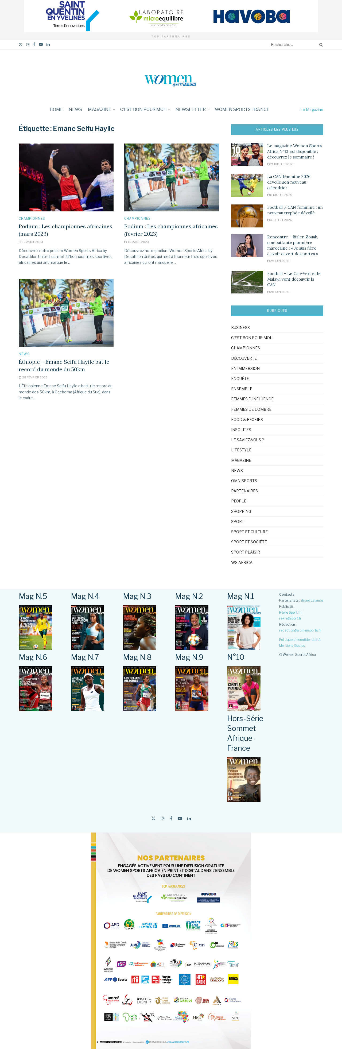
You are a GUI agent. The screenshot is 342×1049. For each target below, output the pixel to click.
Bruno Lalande (312, 600)
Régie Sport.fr (290, 612)
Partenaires (244, 491)
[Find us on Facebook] (34, 44)
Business (240, 327)
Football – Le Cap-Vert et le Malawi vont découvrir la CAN (294, 279)
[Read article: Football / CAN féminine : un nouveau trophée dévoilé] (247, 215)
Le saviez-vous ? (247, 440)
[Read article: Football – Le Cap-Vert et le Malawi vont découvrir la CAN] (247, 282)
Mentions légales (292, 646)
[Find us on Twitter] (20, 44)
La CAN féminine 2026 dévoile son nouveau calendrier (288, 182)
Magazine (99, 109)
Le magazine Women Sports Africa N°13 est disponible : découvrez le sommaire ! (294, 151)
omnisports (244, 480)
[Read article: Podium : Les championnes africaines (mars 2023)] (66, 177)
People (238, 501)
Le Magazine (311, 109)
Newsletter (191, 109)
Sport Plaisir (245, 552)
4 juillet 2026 (281, 220)
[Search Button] (320, 44)
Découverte (244, 358)
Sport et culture (249, 531)
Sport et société (249, 542)
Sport (237, 521)
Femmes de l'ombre (251, 409)
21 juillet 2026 (281, 164)
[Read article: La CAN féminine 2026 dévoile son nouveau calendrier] (247, 185)
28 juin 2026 (279, 292)
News (75, 109)
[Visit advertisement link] (171, 16)
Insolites (241, 429)
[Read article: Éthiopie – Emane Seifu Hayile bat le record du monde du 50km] (66, 313)
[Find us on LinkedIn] (48, 44)
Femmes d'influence (252, 399)
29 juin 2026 (279, 261)
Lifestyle (241, 450)
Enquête (240, 378)
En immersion (245, 368)
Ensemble (241, 388)
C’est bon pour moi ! (143, 109)
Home (56, 109)
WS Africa (241, 562)
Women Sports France (242, 109)
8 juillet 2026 (281, 195)
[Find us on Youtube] (41, 44)
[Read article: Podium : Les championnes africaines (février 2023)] (171, 177)
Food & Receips (247, 419)
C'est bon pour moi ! (252, 337)
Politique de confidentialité (299, 640)
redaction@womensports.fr (300, 630)
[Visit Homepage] (171, 76)
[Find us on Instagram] (27, 44)
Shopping (241, 511)
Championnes (32, 218)
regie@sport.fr (290, 618)
